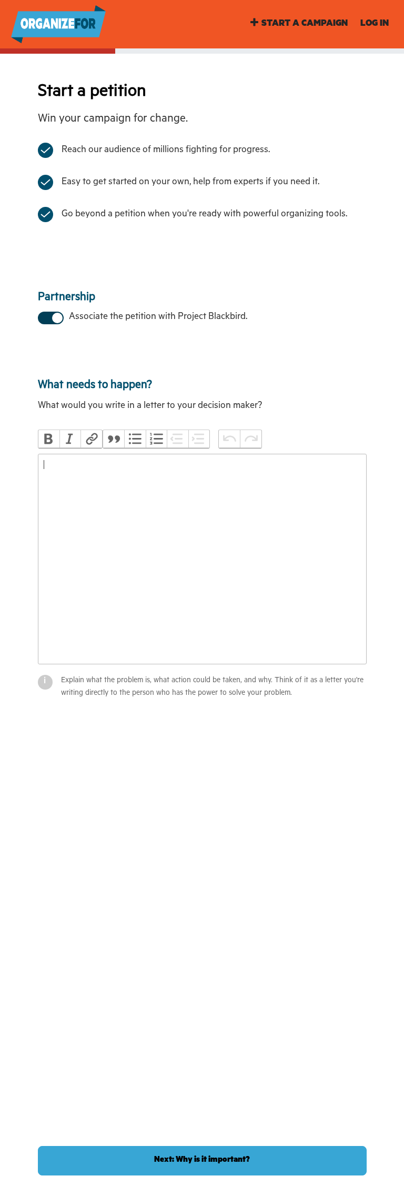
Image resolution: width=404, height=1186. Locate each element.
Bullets (134, 439)
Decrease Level (177, 439)
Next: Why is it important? (202, 1160)
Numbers (156, 439)
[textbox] (202, 559)
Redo (250, 439)
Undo (229, 439)
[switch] (50, 317)
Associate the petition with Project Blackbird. (158, 317)
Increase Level (198, 439)
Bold (48, 439)
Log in (374, 24)
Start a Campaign (304, 24)
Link (91, 439)
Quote (113, 439)
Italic (69, 439)
